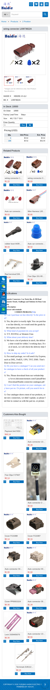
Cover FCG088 (11, 536)
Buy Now (16, 185)
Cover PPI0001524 (13, 601)
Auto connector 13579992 (39, 634)
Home (3, 21)
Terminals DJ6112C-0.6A (26, 667)
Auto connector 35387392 (39, 601)
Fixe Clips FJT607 (12, 475)
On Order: (7, 111)
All (6, 14)
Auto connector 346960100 (16, 569)
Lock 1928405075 (12, 634)
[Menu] (47, 4)
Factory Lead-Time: (11, 115)
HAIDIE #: (7, 96)
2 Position (26, 21)
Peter (3, 282)
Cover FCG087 (34, 536)
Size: (5, 118)
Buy (23, 125)
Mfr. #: (5, 100)
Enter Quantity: (9, 122)
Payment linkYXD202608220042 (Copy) (21, 431)
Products (14, 21)
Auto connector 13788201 (39, 442)
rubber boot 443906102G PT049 (18, 244)
